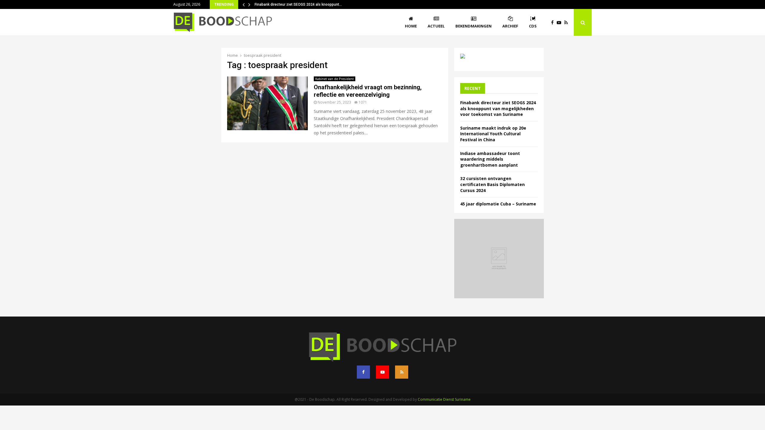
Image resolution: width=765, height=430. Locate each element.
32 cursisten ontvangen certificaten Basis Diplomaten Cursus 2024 (492, 184)
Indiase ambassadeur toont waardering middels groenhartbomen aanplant (490, 159)
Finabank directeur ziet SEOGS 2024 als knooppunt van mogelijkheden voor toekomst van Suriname (498, 108)
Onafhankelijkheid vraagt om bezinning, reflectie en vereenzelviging (368, 91)
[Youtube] (560, 22)
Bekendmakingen (473, 26)
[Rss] (567, 22)
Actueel (436, 26)
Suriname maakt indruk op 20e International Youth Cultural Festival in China (493, 133)
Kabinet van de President (334, 79)
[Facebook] (554, 22)
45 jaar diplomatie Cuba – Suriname (498, 204)
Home (411, 26)
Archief (510, 26)
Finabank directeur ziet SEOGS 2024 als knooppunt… (298, 4)
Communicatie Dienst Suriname (444, 399)
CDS (533, 26)
